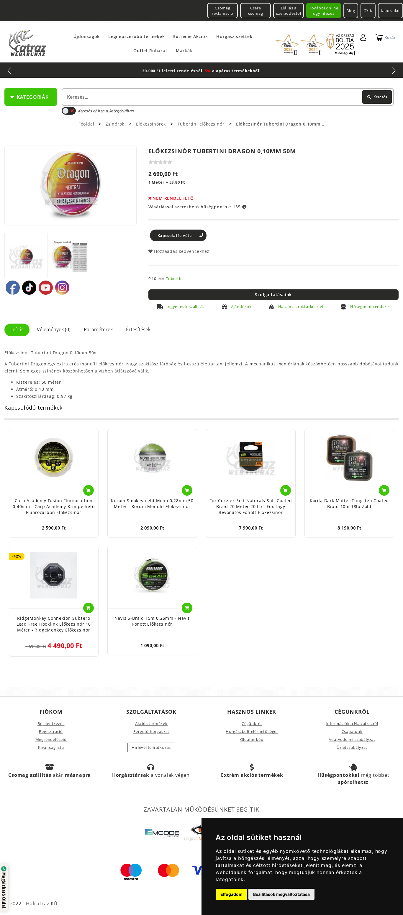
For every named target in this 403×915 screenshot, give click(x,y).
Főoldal (86, 124)
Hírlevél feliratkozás (151, 747)
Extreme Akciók (190, 36)
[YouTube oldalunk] (45, 287)
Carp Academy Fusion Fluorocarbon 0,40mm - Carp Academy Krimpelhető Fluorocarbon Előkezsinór (53, 506)
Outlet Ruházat (150, 50)
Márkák (184, 50)
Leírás (17, 329)
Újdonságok (86, 36)
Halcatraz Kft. (41, 903)
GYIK (368, 10)
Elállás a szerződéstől (288, 10)
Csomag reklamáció (222, 10)
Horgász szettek (234, 36)
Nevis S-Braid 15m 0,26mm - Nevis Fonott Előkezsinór (152, 621)
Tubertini (175, 278)
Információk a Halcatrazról (352, 723)
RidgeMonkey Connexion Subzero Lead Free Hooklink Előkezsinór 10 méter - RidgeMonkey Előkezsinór (54, 624)
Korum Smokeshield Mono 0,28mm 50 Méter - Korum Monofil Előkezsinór (152, 503)
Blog (350, 10)
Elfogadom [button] (231, 894)
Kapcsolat (390, 10)
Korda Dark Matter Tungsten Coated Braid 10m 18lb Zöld (349, 503)
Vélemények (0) (54, 329)
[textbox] (227, 97)
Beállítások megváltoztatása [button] (281, 894)
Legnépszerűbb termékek (136, 36)
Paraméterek (98, 329)
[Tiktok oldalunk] (29, 287)
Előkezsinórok (151, 124)
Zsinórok (116, 124)
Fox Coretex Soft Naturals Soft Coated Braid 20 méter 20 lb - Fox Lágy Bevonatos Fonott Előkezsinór (250, 506)
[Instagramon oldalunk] (62, 287)
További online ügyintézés (323, 10)
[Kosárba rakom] (88, 490)
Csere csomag (255, 10)
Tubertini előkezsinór (202, 124)
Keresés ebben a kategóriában (106, 110)
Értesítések (138, 329)
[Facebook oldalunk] (12, 287)
